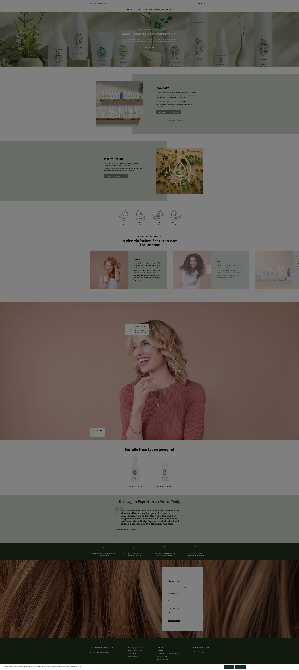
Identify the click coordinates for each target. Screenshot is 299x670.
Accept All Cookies (240, 667)
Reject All (229, 667)
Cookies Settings (218, 667)
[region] (149, 667)
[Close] (296, 667)
